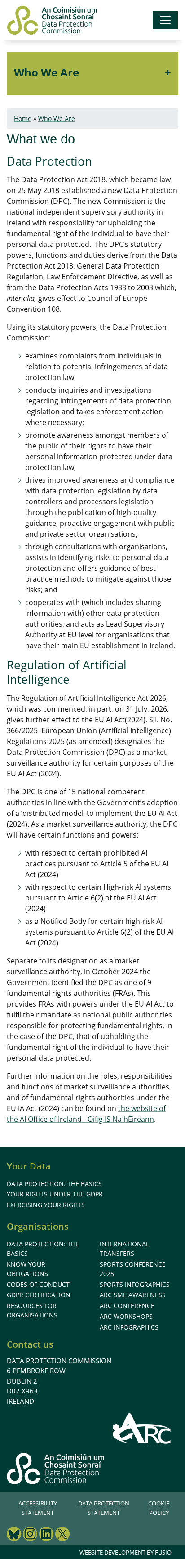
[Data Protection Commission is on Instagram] (30, 1535)
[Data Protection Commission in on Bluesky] (14, 1535)
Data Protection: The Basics (54, 1183)
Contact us (30, 1344)
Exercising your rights (46, 1205)
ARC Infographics (129, 1327)
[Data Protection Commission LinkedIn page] (46, 1535)
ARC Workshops (126, 1316)
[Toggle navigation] (165, 20)
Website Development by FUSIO (125, 1552)
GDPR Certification (38, 1294)
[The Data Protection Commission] (52, 20)
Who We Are (46, 72)
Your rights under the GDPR (55, 1194)
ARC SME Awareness (133, 1294)
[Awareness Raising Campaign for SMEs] (142, 1428)
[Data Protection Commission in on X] (62, 1535)
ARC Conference (127, 1305)
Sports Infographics (135, 1284)
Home (22, 118)
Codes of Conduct (38, 1284)
